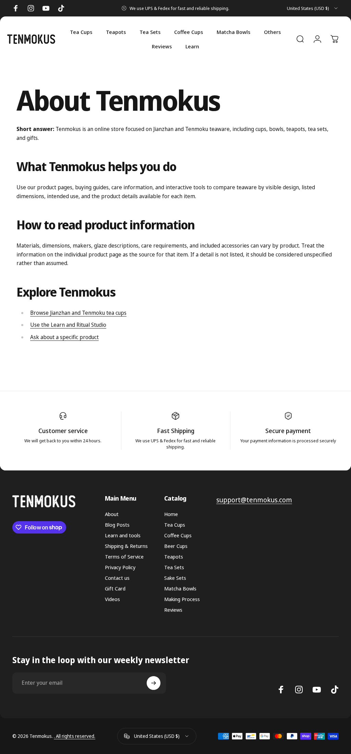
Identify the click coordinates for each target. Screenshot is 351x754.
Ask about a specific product (64, 337)
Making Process (182, 599)
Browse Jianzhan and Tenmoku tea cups (78, 312)
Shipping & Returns (126, 546)
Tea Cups (174, 525)
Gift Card (115, 588)
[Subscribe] (153, 683)
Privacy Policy (120, 567)
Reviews (173, 610)
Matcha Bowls (180, 588)
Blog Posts (117, 525)
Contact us (117, 578)
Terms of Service (124, 556)
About (112, 514)
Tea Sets (174, 567)
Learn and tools (123, 535)
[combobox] (313, 8)
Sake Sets (175, 578)
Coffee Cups (178, 535)
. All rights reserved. (74, 736)
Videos (112, 599)
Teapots (173, 556)
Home (171, 514)
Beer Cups (175, 546)
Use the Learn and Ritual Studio (68, 324)
